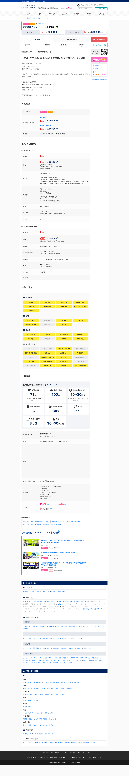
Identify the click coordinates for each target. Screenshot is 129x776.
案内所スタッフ (87, 609)
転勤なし (34, 660)
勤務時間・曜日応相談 (76, 658)
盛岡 (57, 694)
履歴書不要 (43, 626)
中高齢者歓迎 (27, 626)
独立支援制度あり (68, 660)
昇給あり (52, 638)
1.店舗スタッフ (44, 117)
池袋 (29, 682)
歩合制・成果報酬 (62, 638)
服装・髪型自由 (63, 658)
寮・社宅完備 (27, 648)
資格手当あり (73, 638)
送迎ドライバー (67, 601)
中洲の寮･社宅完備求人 (57, 524)
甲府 (30, 707)
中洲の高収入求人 (28, 524)
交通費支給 (36, 648)
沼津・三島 (44, 713)
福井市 (36, 701)
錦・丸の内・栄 (34, 713)
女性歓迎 (35, 626)
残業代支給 (37, 638)
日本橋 (30, 688)
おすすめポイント (30, 45)
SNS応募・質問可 (54, 626)
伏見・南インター (39, 688)
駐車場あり (64, 648)
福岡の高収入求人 (28, 521)
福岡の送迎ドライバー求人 (42, 521)
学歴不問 (26, 628)
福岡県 (39, 23)
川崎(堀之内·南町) (66, 682)
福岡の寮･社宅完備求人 (73, 521)
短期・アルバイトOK (50, 658)
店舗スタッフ (27, 601)
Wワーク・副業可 (37, 658)
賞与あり (45, 638)
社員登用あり (87, 648)
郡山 (52, 694)
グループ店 (78, 660)
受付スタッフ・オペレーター (52, 601)
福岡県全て (26, 591)
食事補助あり (55, 648)
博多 (38, 591)
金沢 (24, 701)
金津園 (52, 713)
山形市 (62, 694)
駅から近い (57, 660)
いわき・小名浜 (44, 694)
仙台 (36, 694)
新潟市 (25, 707)
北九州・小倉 (45, 591)
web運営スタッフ (79, 601)
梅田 (24, 688)
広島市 (25, 719)
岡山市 (31, 719)
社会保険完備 (45, 648)
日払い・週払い (27, 638)
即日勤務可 (26, 660)
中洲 (43, 23)
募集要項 (47, 45)
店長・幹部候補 (37, 601)
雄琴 (57, 688)
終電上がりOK (46, 663)
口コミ (96, 72)
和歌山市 (69, 688)
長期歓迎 (55, 663)
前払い (81, 638)
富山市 (30, 701)
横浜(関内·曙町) (54, 682)
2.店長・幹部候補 (45, 125)
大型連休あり (96, 658)
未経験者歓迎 (73, 626)
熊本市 (45, 725)
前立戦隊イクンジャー (100, 65)
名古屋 (25, 713)
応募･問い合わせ (72, 39)
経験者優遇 (82, 626)
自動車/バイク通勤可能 (45, 660)
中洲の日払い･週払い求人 (42, 524)
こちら (102, 5)
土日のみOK (26, 663)
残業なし (87, 658)
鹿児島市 (51, 725)
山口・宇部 (39, 719)
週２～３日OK (36, 663)
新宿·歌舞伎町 (37, 682)
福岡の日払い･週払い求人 (58, 521)
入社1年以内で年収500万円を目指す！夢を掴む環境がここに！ (61, 552)
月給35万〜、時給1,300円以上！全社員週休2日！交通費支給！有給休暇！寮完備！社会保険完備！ (63, 541)
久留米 (53, 591)
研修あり (79, 648)
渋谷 (24, 682)
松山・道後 (52, 719)
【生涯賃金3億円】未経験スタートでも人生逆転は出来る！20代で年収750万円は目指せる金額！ (63, 564)
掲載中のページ (51, 504)
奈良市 (62, 688)
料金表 (96, 68)
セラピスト (60, 604)
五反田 (45, 682)
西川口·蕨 (76, 682)
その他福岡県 (61, 591)
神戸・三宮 (50, 688)
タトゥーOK (26, 658)
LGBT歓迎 (64, 626)
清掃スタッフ (98, 609)
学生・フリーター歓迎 (93, 626)
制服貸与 (72, 648)
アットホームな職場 (66, 663)
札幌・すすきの (27, 694)
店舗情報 (81, 45)
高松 (45, 719)
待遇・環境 (64, 45)
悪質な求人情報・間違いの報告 (99, 79)
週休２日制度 (98, 660)
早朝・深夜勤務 (88, 660)
